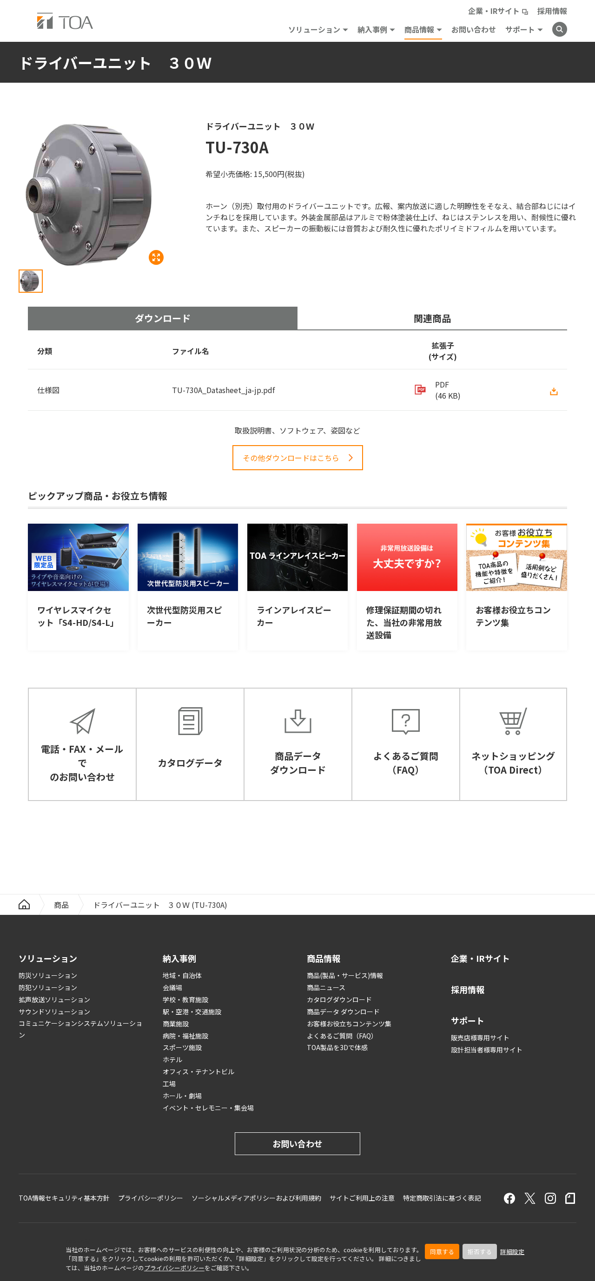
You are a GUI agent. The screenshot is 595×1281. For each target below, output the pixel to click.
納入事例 (372, 29)
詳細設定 (512, 1251)
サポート (520, 29)
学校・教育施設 (185, 999)
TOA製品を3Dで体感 (337, 1047)
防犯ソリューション (48, 987)
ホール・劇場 (182, 1095)
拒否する (480, 1251)
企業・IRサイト (494, 10)
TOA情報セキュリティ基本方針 (64, 1197)
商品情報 (419, 29)
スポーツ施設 (182, 1047)
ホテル (172, 1059)
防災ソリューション (48, 975)
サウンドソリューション (54, 1011)
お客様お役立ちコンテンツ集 (349, 1023)
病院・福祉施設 (185, 1035)
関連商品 (432, 318)
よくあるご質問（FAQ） (342, 1035)
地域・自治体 (182, 975)
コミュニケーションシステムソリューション (80, 1028)
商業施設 (176, 1023)
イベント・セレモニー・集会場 (208, 1107)
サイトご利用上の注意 (362, 1197)
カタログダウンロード (339, 999)
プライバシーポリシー (174, 1267)
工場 (169, 1083)
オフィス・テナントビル (198, 1071)
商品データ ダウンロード (343, 1011)
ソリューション (314, 29)
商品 (61, 904)
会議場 (172, 987)
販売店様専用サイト (480, 1037)
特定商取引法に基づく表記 (442, 1197)
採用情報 (552, 10)
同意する (442, 1251)
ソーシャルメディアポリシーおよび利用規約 (256, 1197)
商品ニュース (326, 987)
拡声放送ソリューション (54, 999)
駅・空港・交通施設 (192, 1011)
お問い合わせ (473, 29)
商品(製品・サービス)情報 (345, 975)
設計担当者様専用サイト (486, 1049)
